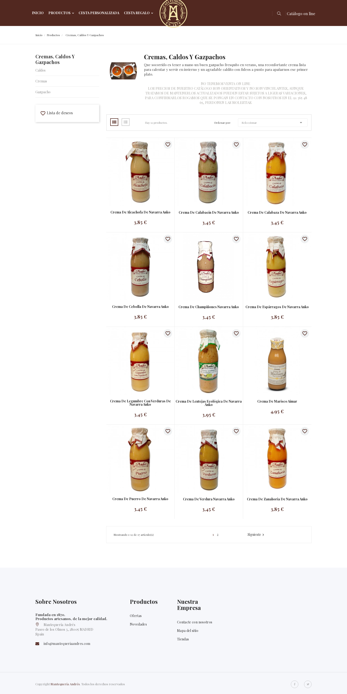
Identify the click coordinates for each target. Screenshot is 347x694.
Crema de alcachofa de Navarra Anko (140, 212)
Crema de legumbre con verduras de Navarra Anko (140, 403)
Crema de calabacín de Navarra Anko (209, 212)
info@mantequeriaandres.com (67, 643)
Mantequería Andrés (65, 684)
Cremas (41, 81)
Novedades (138, 624)
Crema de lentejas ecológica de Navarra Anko (209, 403)
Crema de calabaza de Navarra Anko (277, 212)
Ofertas (136, 615)
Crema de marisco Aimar (277, 401)
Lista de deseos (56, 112)
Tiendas (183, 639)
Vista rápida (136, 172)
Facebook (294, 684)
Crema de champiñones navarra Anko (208, 307)
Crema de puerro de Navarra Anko (140, 499)
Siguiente (256, 534)
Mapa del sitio (187, 630)
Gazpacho (43, 92)
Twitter (308, 684)
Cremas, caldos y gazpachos (55, 59)
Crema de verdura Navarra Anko (209, 499)
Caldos (40, 70)
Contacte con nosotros (194, 622)
